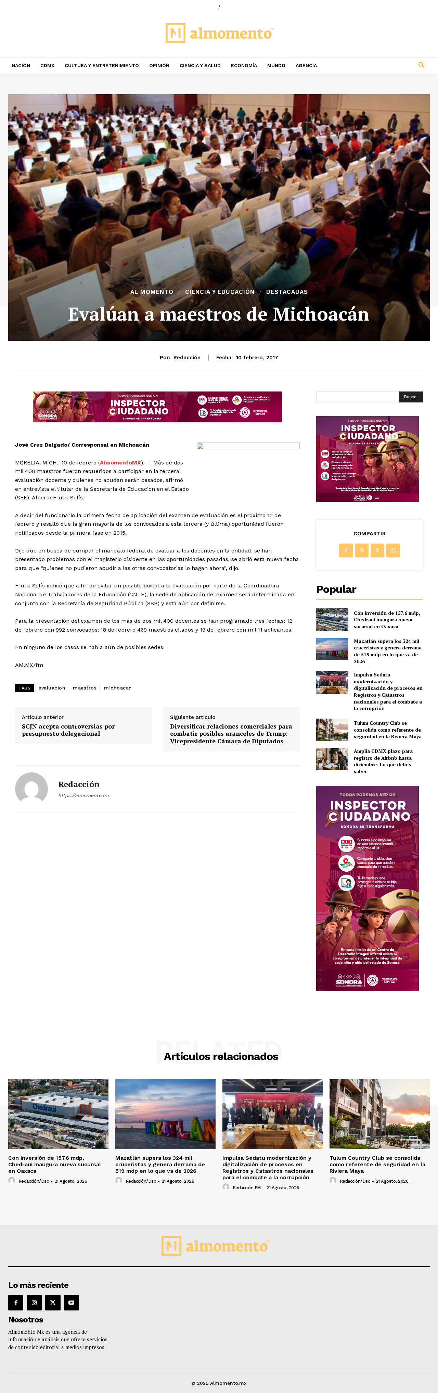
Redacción (187, 358)
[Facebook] (346, 550)
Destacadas (287, 292)
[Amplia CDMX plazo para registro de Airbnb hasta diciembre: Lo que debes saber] (332, 759)
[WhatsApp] (393, 550)
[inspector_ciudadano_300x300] (367, 500)
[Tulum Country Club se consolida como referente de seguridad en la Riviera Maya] (332, 730)
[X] (362, 550)
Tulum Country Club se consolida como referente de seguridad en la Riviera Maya (388, 729)
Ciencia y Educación (220, 292)
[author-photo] (12, 1180)
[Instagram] (34, 1302)
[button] (383, 65)
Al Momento (151, 292)
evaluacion (51, 688)
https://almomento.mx (84, 795)
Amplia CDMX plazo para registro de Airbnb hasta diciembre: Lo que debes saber (383, 761)
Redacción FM (247, 1187)
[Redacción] (31, 788)
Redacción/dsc (33, 1181)
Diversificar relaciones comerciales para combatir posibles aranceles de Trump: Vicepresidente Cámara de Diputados (231, 734)
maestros (84, 688)
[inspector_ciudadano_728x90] (157, 420)
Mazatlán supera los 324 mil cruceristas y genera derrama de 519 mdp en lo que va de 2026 (388, 651)
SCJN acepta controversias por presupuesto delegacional (68, 730)
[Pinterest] (377, 550)
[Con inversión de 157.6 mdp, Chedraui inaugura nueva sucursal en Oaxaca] (332, 619)
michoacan (118, 688)
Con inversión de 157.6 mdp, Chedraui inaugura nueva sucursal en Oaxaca (387, 620)
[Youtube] (71, 1302)
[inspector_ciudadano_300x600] (367, 989)
